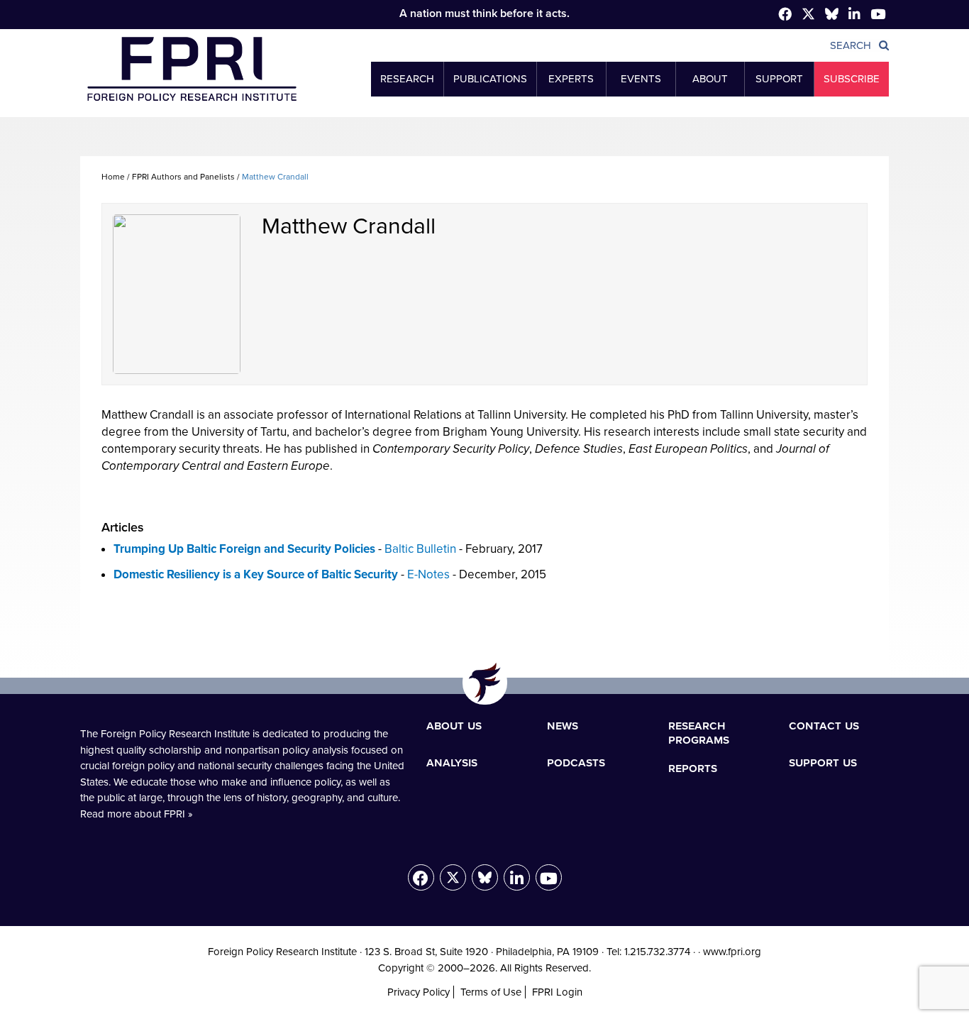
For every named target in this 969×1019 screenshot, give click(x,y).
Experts (571, 78)
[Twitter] (808, 16)
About (710, 78)
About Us (454, 725)
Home (113, 177)
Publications (490, 78)
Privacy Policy (418, 992)
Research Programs (698, 732)
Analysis (451, 762)
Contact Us (824, 725)
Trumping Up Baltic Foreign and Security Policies (244, 548)
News (562, 725)
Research (407, 78)
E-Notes (428, 574)
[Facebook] (785, 15)
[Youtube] (549, 877)
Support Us (823, 762)
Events (641, 78)
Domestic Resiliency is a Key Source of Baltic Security (255, 574)
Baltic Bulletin (420, 548)
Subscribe (852, 78)
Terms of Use (490, 992)
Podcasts (576, 762)
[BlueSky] (831, 16)
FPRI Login (557, 992)
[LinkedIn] (517, 877)
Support (779, 78)
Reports (692, 768)
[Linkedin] (854, 15)
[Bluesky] (485, 877)
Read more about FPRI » (136, 814)
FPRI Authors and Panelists (183, 177)
